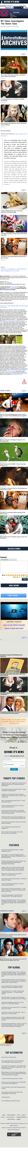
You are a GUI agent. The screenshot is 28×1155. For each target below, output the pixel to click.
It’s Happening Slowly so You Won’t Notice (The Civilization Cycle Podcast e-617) (12, 1075)
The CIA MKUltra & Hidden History (10, 1114)
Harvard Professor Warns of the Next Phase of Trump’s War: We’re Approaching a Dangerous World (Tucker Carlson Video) (13, 995)
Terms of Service (10, 1130)
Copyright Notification (21, 1130)
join (8, 281)
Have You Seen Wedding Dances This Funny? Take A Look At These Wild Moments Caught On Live (13, 416)
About (3, 1128)
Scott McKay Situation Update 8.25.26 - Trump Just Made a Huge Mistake (13, 803)
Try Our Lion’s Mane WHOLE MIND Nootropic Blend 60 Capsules (13, 371)
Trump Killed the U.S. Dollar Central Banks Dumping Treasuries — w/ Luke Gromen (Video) (12, 1006)
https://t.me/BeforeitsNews (19, 751)
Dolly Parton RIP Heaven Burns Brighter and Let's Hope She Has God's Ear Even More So (13, 831)
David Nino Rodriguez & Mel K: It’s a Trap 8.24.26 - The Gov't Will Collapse (12, 1016)
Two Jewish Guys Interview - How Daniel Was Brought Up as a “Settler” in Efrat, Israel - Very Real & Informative (13, 1081)
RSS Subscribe (11, 1133)
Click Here (14, 287)
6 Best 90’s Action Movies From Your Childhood (6, 1058)
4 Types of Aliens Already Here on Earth (12, 1092)
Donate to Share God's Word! (14, 642)
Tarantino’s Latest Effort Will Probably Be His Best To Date (13, 257)
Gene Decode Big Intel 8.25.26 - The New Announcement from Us (12, 820)
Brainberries (3, 214)
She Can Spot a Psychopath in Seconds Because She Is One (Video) (12, 846)
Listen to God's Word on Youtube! (14, 639)
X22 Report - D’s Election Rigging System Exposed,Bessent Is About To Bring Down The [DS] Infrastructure (13, 870)
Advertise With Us (11, 1128)
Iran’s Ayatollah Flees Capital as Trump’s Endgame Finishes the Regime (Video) (12, 1000)
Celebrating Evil (5, 1111)
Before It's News (11, 1)
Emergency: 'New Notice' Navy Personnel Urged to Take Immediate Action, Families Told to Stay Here (13, 809)
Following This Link (17, 374)
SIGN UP (6, 770)
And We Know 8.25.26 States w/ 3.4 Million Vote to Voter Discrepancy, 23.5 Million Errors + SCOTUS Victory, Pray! (13, 826)
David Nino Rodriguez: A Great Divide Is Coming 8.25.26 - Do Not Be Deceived (12, 909)
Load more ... (14, 609)
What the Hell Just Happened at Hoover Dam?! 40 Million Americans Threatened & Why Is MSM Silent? (13, 798)
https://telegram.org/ (21, 748)
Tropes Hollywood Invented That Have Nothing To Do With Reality (11, 211)
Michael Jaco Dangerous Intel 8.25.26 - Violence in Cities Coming (11, 888)
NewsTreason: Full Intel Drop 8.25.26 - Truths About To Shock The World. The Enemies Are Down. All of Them (13, 904)
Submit (14, 783)
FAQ (18, 1128)
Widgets (18, 1133)
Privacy (2, 1130)
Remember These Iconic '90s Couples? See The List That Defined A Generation (13, 726)
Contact (23, 1128)
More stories (21, 10)
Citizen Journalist (10, 288)
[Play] (14, 625)
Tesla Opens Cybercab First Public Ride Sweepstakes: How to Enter (12, 1106)
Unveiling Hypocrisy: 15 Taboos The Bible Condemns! (12, 707)
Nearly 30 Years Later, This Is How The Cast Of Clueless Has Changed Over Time (13, 973)
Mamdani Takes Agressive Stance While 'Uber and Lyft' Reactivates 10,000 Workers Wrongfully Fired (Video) (13, 876)
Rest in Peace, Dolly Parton (8, 1071)
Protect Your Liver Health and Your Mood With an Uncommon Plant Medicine (13, 1096)
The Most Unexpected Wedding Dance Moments (11, 669)
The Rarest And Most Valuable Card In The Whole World (12, 688)
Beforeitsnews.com (12, 6)
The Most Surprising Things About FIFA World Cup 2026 (14, 234)
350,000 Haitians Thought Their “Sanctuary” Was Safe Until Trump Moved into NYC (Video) (13, 1011)
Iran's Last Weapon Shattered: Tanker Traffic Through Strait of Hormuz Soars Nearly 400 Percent (13, 1032)
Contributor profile (13, 10)
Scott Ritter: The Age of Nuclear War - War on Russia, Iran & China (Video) (13, 1026)
